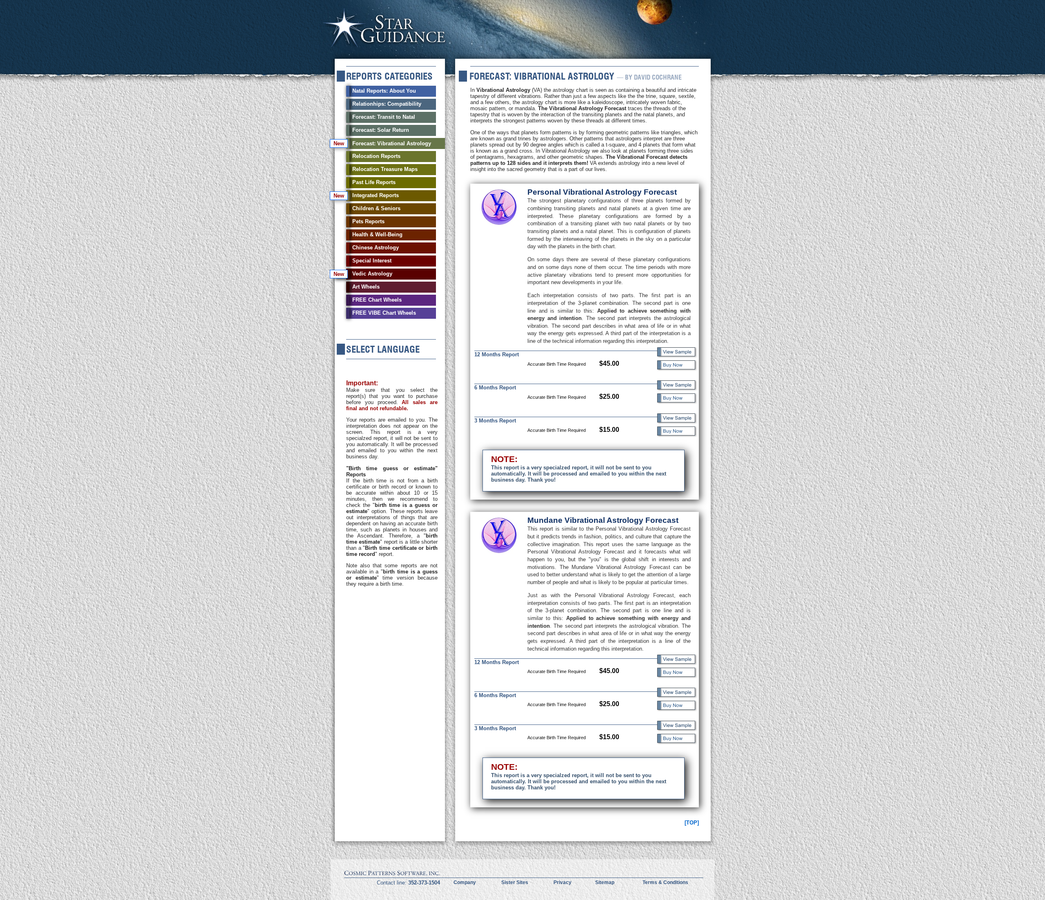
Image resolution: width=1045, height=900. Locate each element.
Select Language (383, 349)
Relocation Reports (376, 156)
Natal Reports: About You (384, 91)
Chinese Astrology (375, 247)
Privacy (562, 882)
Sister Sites (514, 882)
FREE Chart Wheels (377, 300)
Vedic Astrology (372, 274)
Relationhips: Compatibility (386, 104)
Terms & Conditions (665, 882)
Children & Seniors (376, 208)
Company (465, 882)
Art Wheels (366, 287)
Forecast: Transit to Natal (383, 117)
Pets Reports (368, 221)
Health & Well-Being (377, 234)
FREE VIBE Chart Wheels (384, 313)
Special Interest (371, 261)
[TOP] (692, 823)
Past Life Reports (374, 182)
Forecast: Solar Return (380, 130)
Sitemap (604, 882)
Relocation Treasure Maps (385, 169)
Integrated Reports (375, 195)
